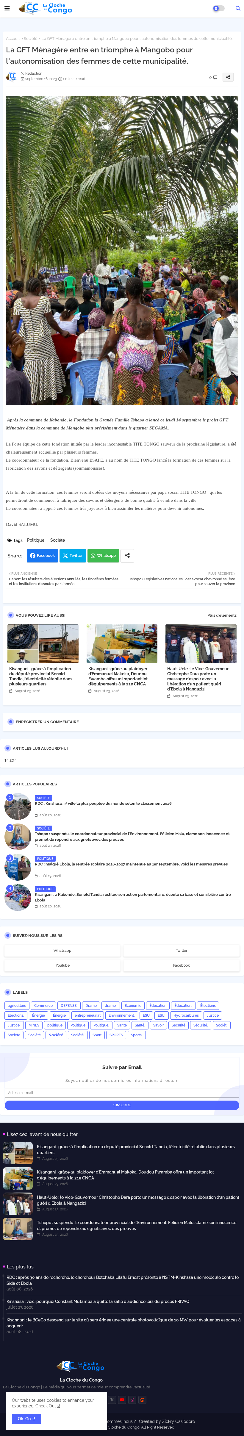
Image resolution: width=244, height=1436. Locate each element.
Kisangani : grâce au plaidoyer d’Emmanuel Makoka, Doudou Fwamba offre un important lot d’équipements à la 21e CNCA (118, 676)
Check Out (45, 1406)
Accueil (13, 38)
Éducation (157, 1006)
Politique (35, 540)
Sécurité (178, 1025)
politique (54, 1025)
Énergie (38, 1015)
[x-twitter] (112, 1400)
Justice (213, 1015)
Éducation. (183, 1006)
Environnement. (122, 1015)
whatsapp (62, 951)
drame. (111, 1006)
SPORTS (116, 1035)
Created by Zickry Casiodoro (167, 1421)
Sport (97, 1035)
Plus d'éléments (222, 615)
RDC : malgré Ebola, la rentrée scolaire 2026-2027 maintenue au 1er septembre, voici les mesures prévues (131, 864)
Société (30, 38)
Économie (133, 1006)
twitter (181, 951)
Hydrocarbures (186, 1015)
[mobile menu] (7, 8)
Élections (208, 1006)
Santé (122, 1025)
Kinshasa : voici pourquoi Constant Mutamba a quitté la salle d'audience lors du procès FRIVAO (98, 1301)
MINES (34, 1025)
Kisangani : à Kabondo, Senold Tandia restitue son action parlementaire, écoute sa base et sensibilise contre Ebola (133, 897)
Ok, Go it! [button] (26, 1418)
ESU (146, 1015)
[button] (238, 8)
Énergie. (60, 1015)
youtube (63, 965)
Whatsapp (106, 555)
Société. (78, 1035)
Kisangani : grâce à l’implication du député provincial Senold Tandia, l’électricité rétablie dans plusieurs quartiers (40, 676)
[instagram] (132, 1400)
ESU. (161, 1015)
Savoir (158, 1025)
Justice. (14, 1025)
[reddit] (142, 1400)
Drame (91, 1006)
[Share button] (127, 555)
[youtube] (122, 1400)
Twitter (76, 555)
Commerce (43, 1006)
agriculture (17, 1006)
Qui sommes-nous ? (117, 1421)
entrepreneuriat (88, 1015)
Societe (14, 1035)
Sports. (137, 1035)
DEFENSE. (69, 1006)
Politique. (101, 1025)
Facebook (46, 555)
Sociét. (221, 1025)
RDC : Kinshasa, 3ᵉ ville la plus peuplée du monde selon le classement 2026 (103, 803)
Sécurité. (200, 1025)
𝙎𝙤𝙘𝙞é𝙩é (56, 1035)
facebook (181, 965)
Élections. (16, 1015)
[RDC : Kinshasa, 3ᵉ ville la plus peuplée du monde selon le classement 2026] (17, 806)
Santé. (140, 1025)
